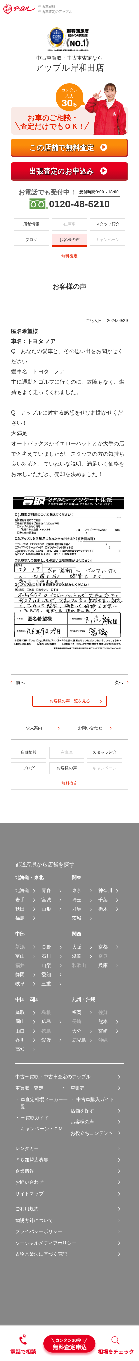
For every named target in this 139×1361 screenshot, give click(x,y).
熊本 (103, 1021)
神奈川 (105, 890)
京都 (103, 947)
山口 (20, 1031)
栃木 (103, 909)
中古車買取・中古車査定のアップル (53, 1076)
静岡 (20, 974)
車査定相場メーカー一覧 (44, 1103)
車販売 (78, 1088)
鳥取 (20, 1012)
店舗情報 (31, 224)
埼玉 (76, 899)
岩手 (20, 899)
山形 (46, 909)
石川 (46, 956)
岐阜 (20, 983)
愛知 (46, 974)
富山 (20, 956)
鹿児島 (79, 1040)
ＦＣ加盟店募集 (31, 1160)
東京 (76, 890)
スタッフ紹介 (107, 224)
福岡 (76, 1012)
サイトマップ (29, 1193)
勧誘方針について (34, 1220)
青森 (46, 890)
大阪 (76, 947)
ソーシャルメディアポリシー (46, 1243)
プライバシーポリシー (38, 1231)
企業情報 (24, 1171)
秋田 (20, 909)
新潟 (20, 947)
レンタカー (27, 1148)
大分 (76, 1031)
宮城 (46, 899)
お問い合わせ (29, 1182)
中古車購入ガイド (95, 1099)
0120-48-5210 (79, 203)
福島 (20, 918)
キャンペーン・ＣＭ (42, 1128)
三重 (46, 983)
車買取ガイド (35, 1117)
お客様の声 (69, 239)
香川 (20, 1040)
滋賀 (76, 956)
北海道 (22, 890)
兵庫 (103, 965)
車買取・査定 (29, 1088)
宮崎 (103, 1031)
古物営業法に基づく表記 (41, 1254)
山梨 (46, 965)
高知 (20, 1049)
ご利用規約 (27, 1208)
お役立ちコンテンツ (92, 1133)
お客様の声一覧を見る (70, 701)
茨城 (76, 918)
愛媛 (46, 1040)
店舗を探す (82, 1110)
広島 (46, 1021)
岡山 (20, 1021)
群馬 (76, 909)
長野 (46, 947)
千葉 (103, 899)
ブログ (31, 239)
